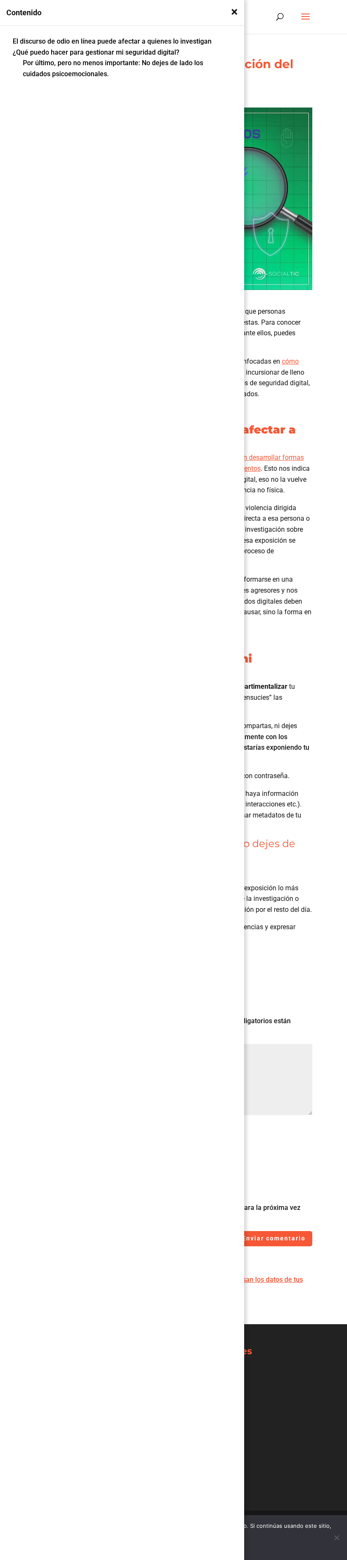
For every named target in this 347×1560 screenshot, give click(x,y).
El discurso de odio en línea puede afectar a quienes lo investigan (113, 41)
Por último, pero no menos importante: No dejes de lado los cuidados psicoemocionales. (113, 68)
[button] (234, 12)
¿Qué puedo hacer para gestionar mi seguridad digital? (97, 52)
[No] (336, 1537)
